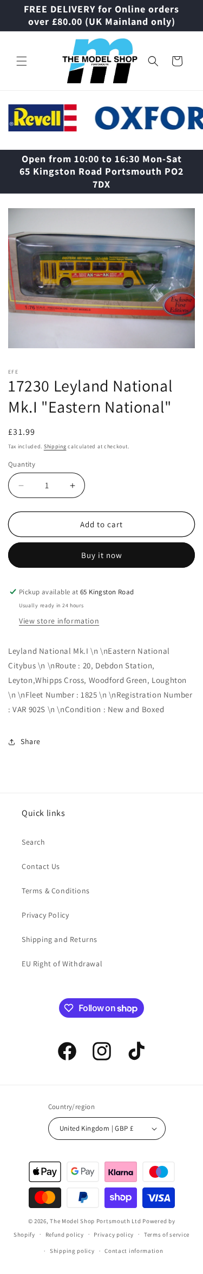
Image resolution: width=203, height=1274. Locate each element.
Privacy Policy (45, 915)
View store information (59, 621)
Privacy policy (114, 1234)
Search (33, 842)
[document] (101, 280)
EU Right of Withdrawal (62, 963)
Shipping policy (72, 1251)
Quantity (21, 464)
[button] (22, 61)
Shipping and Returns (59, 939)
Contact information (133, 1251)
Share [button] (31, 741)
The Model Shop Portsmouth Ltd (95, 1221)
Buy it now (101, 555)
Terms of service (166, 1234)
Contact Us (41, 866)
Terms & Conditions (56, 890)
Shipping (55, 446)
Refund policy (64, 1234)
